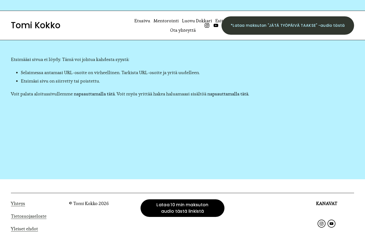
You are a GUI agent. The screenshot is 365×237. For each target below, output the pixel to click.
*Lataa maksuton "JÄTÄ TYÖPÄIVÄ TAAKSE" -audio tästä (288, 25)
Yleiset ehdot (24, 229)
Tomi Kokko (35, 25)
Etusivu (142, 21)
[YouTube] (216, 25)
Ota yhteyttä (183, 30)
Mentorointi (166, 21)
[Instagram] (207, 25)
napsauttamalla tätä (94, 94)
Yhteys (18, 203)
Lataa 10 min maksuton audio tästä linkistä (182, 208)
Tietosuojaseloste (28, 216)
